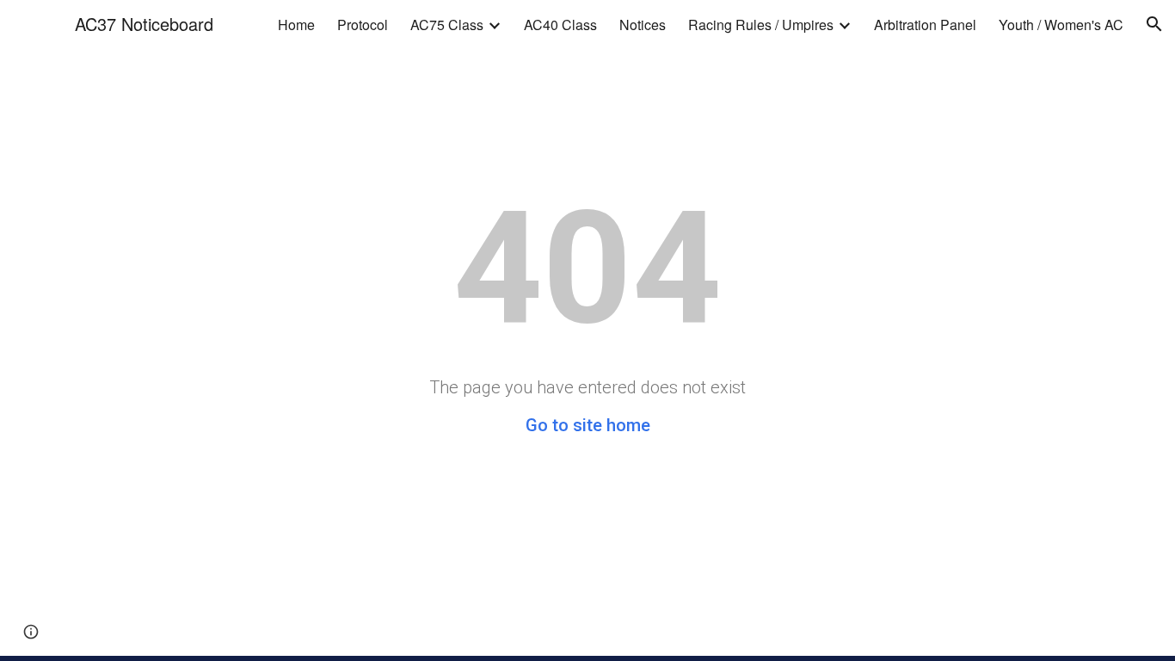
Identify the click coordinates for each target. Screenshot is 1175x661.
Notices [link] (642, 24)
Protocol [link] (362, 24)
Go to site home (588, 425)
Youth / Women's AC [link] (1061, 24)
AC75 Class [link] (446, 24)
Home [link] (296, 24)
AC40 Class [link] (560, 24)
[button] (1154, 24)
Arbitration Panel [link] (925, 24)
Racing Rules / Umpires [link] (761, 24)
